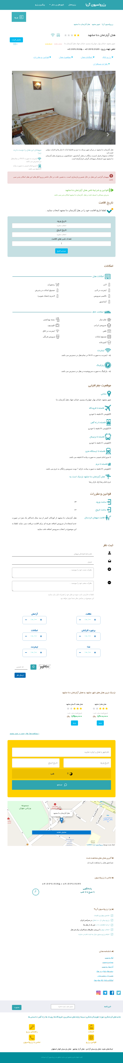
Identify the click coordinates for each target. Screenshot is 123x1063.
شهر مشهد (96, 24)
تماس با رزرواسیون (31, 1042)
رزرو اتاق (107, 57)
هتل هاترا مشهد (100, 704)
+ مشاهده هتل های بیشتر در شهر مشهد (24, 733)
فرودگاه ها (58, 1017)
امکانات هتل (87, 57)
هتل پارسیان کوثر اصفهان (61, 1049)
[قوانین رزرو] (91, 1038)
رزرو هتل (72, 5)
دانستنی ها (32, 1017)
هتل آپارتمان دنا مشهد (82, 24)
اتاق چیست (109, 958)
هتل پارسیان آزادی (93, 1049)
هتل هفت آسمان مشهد (74, 704)
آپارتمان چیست (107, 967)
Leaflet (89, 844)
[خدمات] (91, 1027)
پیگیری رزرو (40, 5)
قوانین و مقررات (41, 57)
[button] (20, 126)
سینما (82, 1017)
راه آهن (41, 1017)
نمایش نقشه (58, 43)
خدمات (91, 1032)
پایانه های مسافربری (71, 1017)
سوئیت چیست (107, 962)
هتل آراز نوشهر (78, 1049)
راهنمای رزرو (32, 1032)
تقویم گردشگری (92, 1017)
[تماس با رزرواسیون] (32, 1038)
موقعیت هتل (65, 57)
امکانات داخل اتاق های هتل (103, 980)
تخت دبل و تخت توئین (105, 976)
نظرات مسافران (100, 64)
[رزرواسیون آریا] (47, 17)
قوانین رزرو (91, 1042)
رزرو (100, 723)
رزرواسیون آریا (96, 5)
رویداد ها (49, 1017)
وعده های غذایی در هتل (104, 971)
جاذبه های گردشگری (112, 1017)
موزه (102, 1017)
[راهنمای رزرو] (32, 1027)
